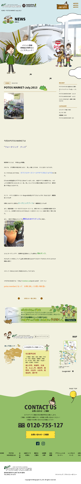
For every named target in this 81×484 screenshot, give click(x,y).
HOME (2, 453)
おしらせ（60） (63, 112)
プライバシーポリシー (70, 474)
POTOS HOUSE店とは (11, 454)
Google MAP (66, 371)
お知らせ (79, 454)
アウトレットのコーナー (60, 454)
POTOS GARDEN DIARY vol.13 (67, 96)
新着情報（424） (63, 115)
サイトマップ (59, 474)
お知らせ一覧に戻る (30, 298)
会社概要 (50, 454)
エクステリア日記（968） (65, 110)
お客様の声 (44, 454)
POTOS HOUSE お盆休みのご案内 (67, 86)
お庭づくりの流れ (27, 454)
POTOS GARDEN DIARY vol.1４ (67, 93)
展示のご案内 (36, 454)
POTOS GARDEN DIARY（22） (66, 118)
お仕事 (19, 455)
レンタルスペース (71, 454)
